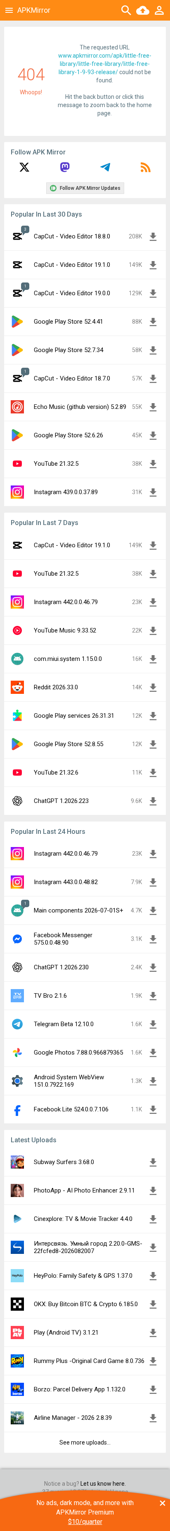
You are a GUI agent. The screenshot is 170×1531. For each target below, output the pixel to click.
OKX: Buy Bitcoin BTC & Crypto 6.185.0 (86, 1304)
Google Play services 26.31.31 (74, 715)
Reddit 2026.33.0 (56, 687)
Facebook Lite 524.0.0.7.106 (71, 1109)
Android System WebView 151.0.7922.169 (69, 1081)
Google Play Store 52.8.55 (68, 744)
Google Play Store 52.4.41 (68, 321)
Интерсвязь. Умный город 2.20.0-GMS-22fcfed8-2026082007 (88, 1247)
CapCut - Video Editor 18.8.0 (72, 236)
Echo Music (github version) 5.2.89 (80, 407)
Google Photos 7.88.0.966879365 (78, 1052)
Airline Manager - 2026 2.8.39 (73, 1417)
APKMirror (33, 10)
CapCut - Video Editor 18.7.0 (72, 378)
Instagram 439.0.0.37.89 (66, 492)
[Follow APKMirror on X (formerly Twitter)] (24, 170)
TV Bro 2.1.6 (50, 995)
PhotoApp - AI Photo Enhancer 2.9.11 (84, 1190)
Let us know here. (103, 1483)
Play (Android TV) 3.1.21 (66, 1332)
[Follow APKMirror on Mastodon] (65, 170)
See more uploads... (85, 1442)
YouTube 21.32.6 (56, 772)
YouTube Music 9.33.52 (65, 630)
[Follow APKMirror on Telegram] (105, 170)
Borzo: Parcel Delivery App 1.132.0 (79, 1389)
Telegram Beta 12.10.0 (64, 1024)
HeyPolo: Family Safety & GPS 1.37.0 (83, 1275)
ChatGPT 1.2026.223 (61, 801)
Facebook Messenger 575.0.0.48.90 (63, 938)
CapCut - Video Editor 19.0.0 (72, 293)
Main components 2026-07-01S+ (78, 910)
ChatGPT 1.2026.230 (61, 967)
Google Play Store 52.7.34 (68, 350)
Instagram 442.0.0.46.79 (66, 602)
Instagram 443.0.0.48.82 (66, 882)
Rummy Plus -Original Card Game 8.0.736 (89, 1361)
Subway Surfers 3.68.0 (64, 1162)
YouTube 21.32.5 (56, 463)
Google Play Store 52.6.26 (68, 435)
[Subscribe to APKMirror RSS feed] (146, 170)
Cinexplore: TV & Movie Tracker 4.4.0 (83, 1219)
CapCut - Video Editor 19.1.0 (72, 264)
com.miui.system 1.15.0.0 (68, 659)
